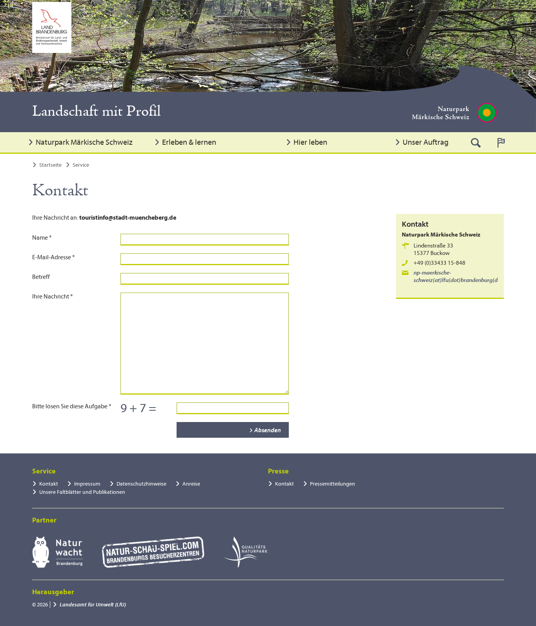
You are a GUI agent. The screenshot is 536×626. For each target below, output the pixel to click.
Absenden (267, 430)
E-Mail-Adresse (53, 257)
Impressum (87, 483)
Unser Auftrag (425, 142)
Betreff (41, 276)
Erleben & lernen (189, 142)
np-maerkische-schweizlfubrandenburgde (462, 276)
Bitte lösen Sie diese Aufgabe (71, 406)
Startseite (50, 165)
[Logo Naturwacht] (57, 552)
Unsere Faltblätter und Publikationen (82, 492)
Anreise (191, 483)
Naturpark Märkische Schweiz (84, 142)
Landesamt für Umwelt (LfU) (93, 604)
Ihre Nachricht (52, 296)
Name (42, 237)
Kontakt (48, 483)
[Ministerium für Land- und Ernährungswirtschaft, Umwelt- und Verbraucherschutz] (51, 27)
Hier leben (310, 142)
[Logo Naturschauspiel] (153, 552)
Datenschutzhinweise (141, 483)
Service (81, 165)
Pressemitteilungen (332, 483)
